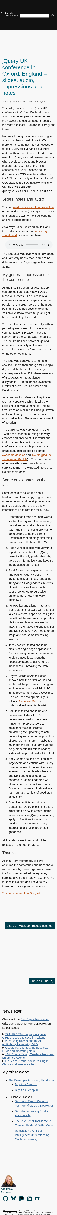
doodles (20, 455)
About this (7, 1188)
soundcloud (9, 235)
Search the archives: (9, 15)
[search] (52, 15)
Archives (6, 1192)
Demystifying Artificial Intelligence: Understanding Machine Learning (32, 1135)
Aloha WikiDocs (28, 701)
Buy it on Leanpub (26, 1090)
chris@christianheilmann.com (13, 1212)
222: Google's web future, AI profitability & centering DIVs (21, 1042)
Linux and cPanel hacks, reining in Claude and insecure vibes (25, 1062)
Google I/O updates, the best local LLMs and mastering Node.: (25, 1049)
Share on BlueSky (41, 981)
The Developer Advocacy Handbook (31, 1080)
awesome (8, 455)
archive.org (41, 231)
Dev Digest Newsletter (35, 1019)
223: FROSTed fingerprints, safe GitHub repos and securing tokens (24, 1036)
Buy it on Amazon (26, 1084)
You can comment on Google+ (21, 893)
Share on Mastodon (29, 925)
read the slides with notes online (33, 207)
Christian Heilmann (9, 13)
